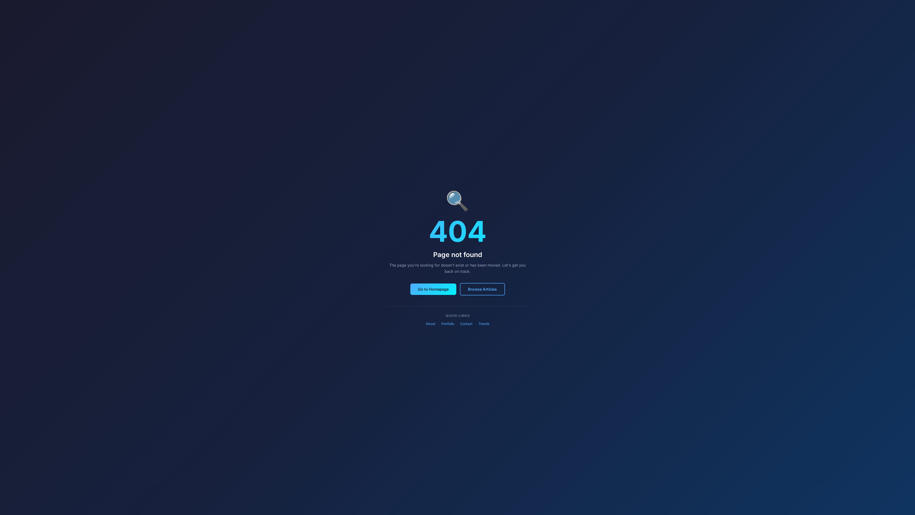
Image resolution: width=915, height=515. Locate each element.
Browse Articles (482, 289)
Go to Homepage (433, 289)
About (430, 324)
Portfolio (447, 324)
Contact (466, 324)
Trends (483, 324)
